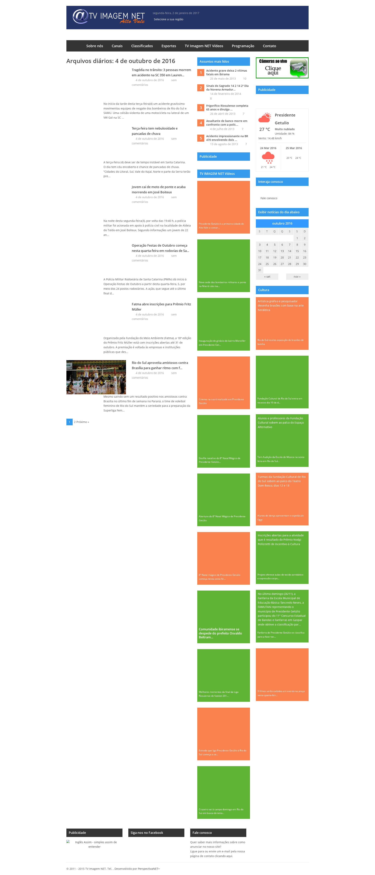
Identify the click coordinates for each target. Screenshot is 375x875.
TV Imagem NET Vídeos (204, 46)
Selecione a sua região (168, 19)
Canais (117, 46)
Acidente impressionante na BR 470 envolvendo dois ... (227, 138)
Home (74, 46)
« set (267, 276)
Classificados (142, 46)
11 (267, 251)
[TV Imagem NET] (108, 17)
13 (282, 251)
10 (244, 78)
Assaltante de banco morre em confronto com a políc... (226, 123)
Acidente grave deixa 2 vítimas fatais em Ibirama (226, 72)
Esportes (169, 46)
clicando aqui (223, 856)
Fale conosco (269, 198)
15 (297, 251)
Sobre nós (94, 46)
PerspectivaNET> (149, 869)
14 (289, 251)
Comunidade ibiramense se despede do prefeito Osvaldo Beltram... (220, 633)
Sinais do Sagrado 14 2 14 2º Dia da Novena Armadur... (227, 87)
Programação (243, 46)
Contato (269, 46)
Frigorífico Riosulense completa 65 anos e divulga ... (227, 107)
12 (274, 251)
